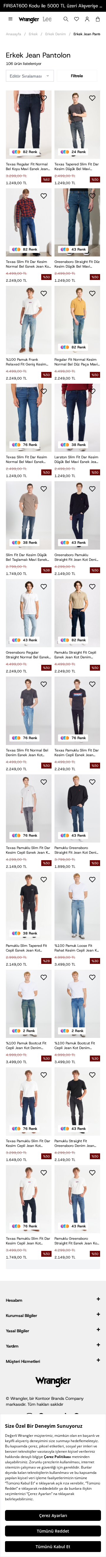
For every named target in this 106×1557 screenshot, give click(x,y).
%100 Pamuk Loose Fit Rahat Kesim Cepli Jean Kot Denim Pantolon (77, 948)
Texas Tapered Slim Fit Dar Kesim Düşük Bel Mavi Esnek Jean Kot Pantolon (76, 166)
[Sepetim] (97, 19)
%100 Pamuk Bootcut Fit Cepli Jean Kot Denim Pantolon (26, 1045)
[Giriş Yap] (87, 19)
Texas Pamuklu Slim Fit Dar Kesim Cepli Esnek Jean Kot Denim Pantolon (28, 850)
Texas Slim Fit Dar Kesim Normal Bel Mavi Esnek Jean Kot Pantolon (26, 459)
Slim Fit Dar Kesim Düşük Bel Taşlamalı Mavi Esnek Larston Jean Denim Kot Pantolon (26, 557)
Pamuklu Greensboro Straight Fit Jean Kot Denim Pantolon (77, 850)
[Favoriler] (76, 19)
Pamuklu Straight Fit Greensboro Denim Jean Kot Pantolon (74, 1143)
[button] (10, 19)
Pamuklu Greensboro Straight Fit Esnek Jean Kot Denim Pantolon (76, 1241)
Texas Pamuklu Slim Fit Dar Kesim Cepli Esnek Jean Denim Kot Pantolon (76, 752)
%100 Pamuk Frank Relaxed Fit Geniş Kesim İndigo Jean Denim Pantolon (26, 362)
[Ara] (66, 19)
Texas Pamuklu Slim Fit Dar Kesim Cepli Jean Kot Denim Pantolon (28, 1143)
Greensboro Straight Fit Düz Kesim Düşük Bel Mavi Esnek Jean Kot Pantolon (77, 264)
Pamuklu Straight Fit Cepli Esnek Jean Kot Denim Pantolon (75, 655)
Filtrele (77, 75)
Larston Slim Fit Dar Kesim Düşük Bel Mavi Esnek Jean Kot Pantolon (76, 459)
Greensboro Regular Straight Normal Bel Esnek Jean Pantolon (27, 655)
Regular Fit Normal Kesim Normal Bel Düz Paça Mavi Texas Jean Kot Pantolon (76, 362)
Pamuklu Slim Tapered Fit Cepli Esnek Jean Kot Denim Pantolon (26, 948)
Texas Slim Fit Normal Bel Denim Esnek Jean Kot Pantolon (27, 752)
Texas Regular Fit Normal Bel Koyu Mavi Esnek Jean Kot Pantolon (27, 166)
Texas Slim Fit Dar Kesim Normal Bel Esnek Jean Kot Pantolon (28, 264)
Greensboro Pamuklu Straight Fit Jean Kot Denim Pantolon (77, 557)
